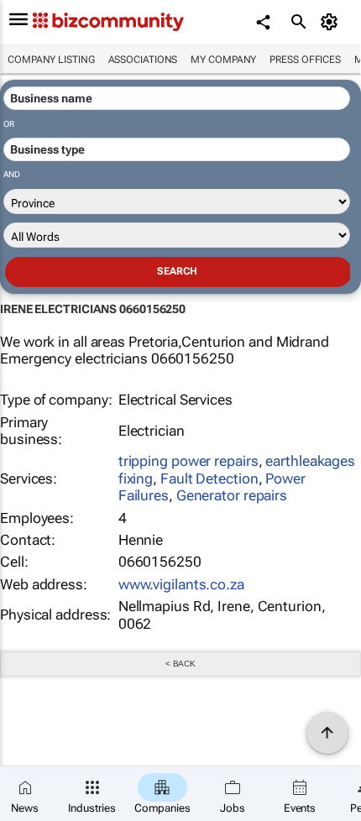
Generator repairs (231, 495)
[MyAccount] (332, 21)
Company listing (51, 59)
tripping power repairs (188, 460)
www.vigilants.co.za (181, 584)
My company (223, 59)
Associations (143, 59)
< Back (180, 663)
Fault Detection (209, 478)
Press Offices (305, 59)
